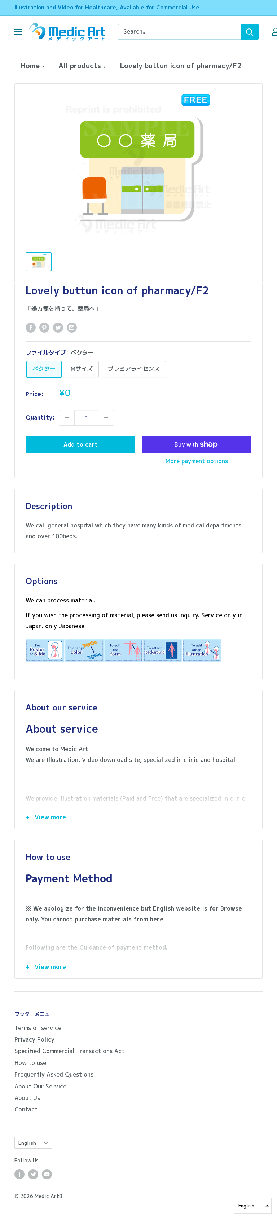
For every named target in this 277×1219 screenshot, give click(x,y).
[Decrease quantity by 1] (66, 417)
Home (30, 65)
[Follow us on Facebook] (19, 1174)
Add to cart (80, 444)
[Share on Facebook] (31, 327)
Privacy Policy (34, 1039)
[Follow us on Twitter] (33, 1174)
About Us (27, 1098)
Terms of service (37, 1028)
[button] (253, 1206)
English (27, 1142)
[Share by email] (72, 327)
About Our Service (40, 1086)
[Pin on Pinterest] (44, 327)
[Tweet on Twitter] (58, 327)
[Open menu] (18, 32)
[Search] (250, 32)
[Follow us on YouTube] (47, 1174)
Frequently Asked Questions (53, 1074)
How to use (30, 1063)
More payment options (197, 461)
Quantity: (40, 417)
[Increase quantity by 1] (106, 417)
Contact (26, 1109)
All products (79, 65)
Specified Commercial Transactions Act (69, 1051)
